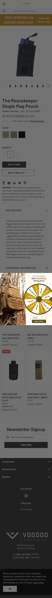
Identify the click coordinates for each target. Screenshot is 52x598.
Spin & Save (39, 321)
